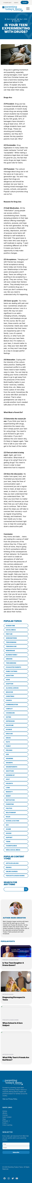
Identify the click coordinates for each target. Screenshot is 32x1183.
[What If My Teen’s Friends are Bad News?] (16, 1041)
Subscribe (16, 1152)
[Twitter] (13, 1178)
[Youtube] (17, 1178)
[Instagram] (9, 1178)
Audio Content (6, 1117)
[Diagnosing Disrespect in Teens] (16, 981)
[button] (28, 9)
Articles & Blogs (7, 994)
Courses (5, 1115)
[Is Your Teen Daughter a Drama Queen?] (16, 951)
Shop (4, 1119)
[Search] (26, 889)
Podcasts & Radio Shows (10, 960)
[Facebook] (4, 1178)
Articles (4, 1111)
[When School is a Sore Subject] (16, 1011)
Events (4, 1123)
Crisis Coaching (7, 1125)
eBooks (4, 1113)
